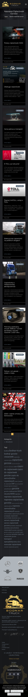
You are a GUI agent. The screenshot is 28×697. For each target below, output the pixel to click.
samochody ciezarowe (10, 518)
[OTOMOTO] (14, 636)
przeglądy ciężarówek (11, 516)
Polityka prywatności (14, 694)
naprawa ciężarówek (13, 497)
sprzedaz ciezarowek (16, 525)
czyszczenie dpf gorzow (16, 463)
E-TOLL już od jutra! (11, 164)
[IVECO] (20, 578)
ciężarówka (17, 457)
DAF (13, 484)
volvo (19, 542)
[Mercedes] (8, 563)
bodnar (6, 451)
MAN (12, 494)
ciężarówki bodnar (8, 460)
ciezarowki (9, 457)
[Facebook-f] (10, 674)
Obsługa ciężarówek (12, 87)
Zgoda (7, 691)
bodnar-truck (15, 450)
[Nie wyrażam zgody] (26, 690)
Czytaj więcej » (7, 58)
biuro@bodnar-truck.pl (14, 670)
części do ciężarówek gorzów (13, 472)
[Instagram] (14, 674)
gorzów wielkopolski (10, 491)
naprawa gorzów (8, 506)
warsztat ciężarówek (12, 544)
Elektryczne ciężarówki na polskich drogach (13, 239)
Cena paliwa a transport (13, 129)
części (15, 466)
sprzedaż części (11, 532)
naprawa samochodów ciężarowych (12, 508)
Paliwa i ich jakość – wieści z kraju (12, 372)
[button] (14, 659)
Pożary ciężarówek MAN (13, 43)
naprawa (17, 494)
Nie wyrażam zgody (17, 691)
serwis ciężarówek (11, 520)
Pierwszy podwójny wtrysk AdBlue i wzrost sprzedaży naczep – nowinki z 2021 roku (13, 329)
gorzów (15, 488)
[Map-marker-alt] (18, 674)
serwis (19, 518)
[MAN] (8, 578)
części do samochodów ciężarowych (11, 478)
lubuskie (7, 494)
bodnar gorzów (10, 454)
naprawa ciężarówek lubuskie (17, 503)
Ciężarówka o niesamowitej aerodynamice (9, 284)
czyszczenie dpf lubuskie (8, 466)
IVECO (19, 491)
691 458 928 (14, 666)
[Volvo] (20, 563)
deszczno (17, 483)
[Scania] (20, 571)
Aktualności (9, 442)
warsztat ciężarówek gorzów (11, 547)
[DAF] (8, 571)
